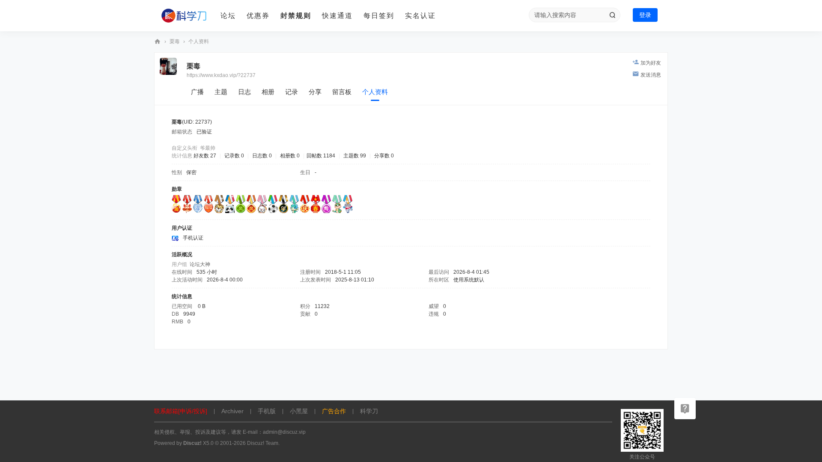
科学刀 (157, 42)
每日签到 (378, 15)
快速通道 (337, 15)
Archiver (232, 411)
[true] (612, 15)
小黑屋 (299, 411)
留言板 (341, 91)
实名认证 (420, 15)
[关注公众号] (685, 408)
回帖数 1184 (321, 156)
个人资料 (375, 91)
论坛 (228, 15)
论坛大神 (200, 264)
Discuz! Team (262, 443)
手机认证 (193, 238)
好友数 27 (205, 156)
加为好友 (650, 63)
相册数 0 (290, 156)
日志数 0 (262, 156)
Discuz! (192, 443)
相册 (268, 91)
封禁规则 (295, 15)
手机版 (267, 411)
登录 (645, 15)
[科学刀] (184, 16)
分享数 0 (384, 156)
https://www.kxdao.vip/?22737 (221, 75)
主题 (220, 91)
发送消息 (650, 75)
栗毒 (175, 41)
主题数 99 (354, 156)
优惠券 (258, 15)
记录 (291, 91)
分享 (315, 91)
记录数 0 (234, 156)
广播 (197, 91)
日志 (244, 91)
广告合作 (334, 411)
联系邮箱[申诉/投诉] (180, 411)
